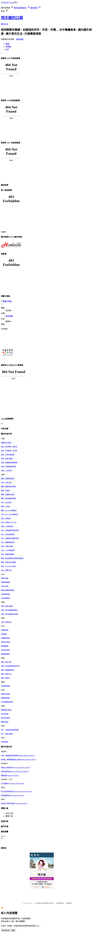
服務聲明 (69, 903)
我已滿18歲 (5, 930)
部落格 (8, 47)
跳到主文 (4, 24)
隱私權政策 (60, 903)
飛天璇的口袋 (12, 18)
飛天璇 (3, 836)
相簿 (7, 44)
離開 (13, 930)
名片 (7, 49)
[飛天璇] (2, 838)
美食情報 (19, 39)
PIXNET (29, 903)
